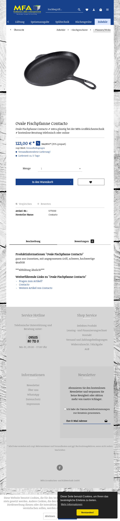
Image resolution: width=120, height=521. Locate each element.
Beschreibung (33, 241)
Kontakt (87, 335)
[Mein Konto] (94, 9)
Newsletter (33, 385)
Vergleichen (25, 203)
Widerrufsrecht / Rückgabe (87, 344)
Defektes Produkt (87, 325)
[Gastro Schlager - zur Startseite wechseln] (27, 9)
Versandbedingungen (35, 148)
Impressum (33, 404)
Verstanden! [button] (87, 512)
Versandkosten (60, 446)
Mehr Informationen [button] (71, 504)
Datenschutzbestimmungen (95, 409)
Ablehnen (50, 516)
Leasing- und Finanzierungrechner (87, 330)
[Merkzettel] (87, 9)
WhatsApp (33, 394)
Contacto (23, 284)
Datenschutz (33, 399)
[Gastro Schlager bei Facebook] (60, 468)
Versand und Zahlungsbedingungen (87, 339)
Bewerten (45, 203)
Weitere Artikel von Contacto (35, 288)
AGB (87, 349)
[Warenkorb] (101, 9)
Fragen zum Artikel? (30, 281)
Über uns (33, 390)
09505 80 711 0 (33, 339)
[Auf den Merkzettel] (91, 182)
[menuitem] (64, 9)
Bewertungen (84, 241)
